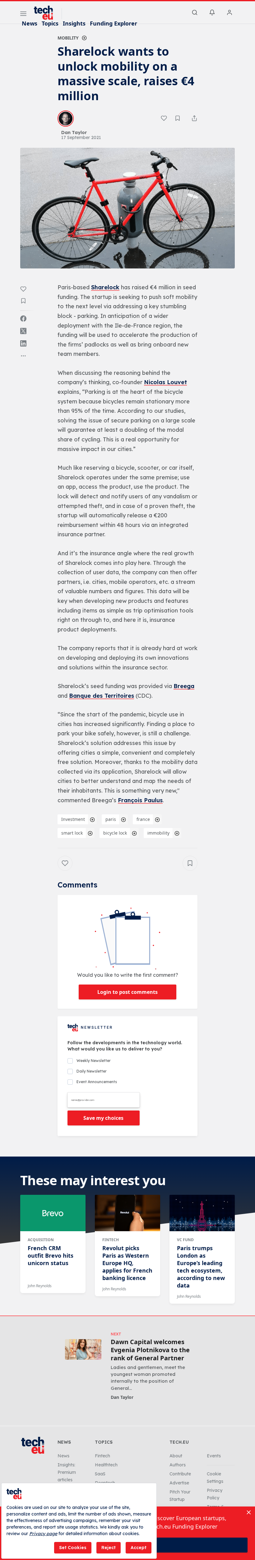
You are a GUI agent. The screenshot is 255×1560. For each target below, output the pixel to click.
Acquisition (41, 1239)
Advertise (179, 1483)
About (175, 1456)
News (29, 23)
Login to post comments (127, 992)
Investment (73, 819)
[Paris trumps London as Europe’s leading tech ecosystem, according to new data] (202, 1213)
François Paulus (140, 800)
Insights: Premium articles (67, 1472)
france (143, 819)
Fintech (110, 1239)
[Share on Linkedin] (23, 343)
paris (110, 819)
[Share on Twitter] (23, 331)
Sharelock (105, 287)
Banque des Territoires (101, 695)
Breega (184, 686)
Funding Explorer (113, 23)
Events (214, 1456)
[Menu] (23, 15)
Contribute (180, 1474)
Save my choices (103, 1118)
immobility (158, 833)
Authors (177, 1465)
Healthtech (106, 1465)
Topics (50, 23)
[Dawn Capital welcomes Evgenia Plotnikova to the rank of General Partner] (83, 1349)
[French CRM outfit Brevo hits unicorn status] (53, 1213)
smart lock (72, 833)
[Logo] (46, 13)
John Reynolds (40, 1285)
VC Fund (185, 1239)
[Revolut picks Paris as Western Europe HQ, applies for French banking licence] (127, 1213)
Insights (74, 23)
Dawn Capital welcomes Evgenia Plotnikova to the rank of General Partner (150, 1350)
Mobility (68, 38)
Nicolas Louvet (165, 382)
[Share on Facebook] (23, 318)
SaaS (100, 1474)
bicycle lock (115, 833)
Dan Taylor (122, 1397)
